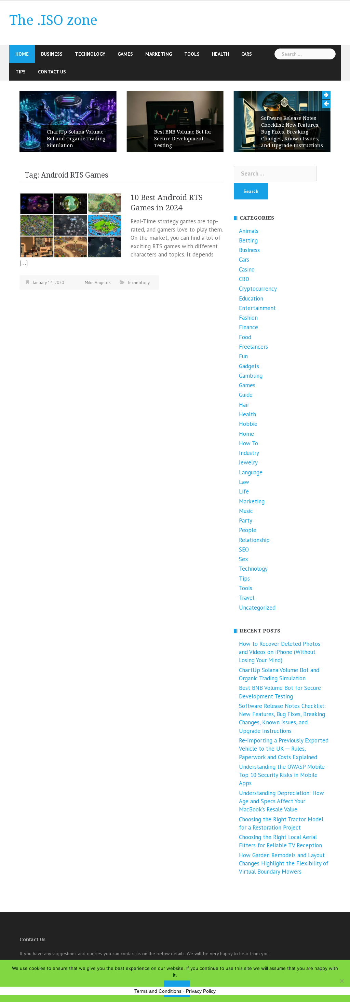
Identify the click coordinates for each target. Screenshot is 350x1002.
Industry (249, 453)
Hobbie (248, 424)
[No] (341, 980)
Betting (248, 240)
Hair (244, 404)
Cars (246, 54)
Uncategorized (257, 607)
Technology (90, 54)
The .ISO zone (53, 20)
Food (245, 337)
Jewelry (248, 462)
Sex (243, 559)
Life (244, 491)
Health (220, 54)
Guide (246, 395)
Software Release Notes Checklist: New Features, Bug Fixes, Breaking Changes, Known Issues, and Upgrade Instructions (292, 131)
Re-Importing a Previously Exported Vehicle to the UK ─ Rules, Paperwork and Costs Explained (283, 749)
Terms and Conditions (157, 991)
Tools (192, 54)
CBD (244, 279)
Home (22, 54)
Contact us (52, 72)
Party (245, 520)
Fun (243, 356)
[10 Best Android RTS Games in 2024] (70, 224)
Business (52, 54)
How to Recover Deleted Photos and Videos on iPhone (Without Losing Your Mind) (279, 652)
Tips (20, 72)
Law (244, 482)
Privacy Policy (201, 991)
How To (248, 443)
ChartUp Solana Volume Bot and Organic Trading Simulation (76, 138)
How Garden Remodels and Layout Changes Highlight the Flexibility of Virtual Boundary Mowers (283, 863)
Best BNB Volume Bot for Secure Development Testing (183, 138)
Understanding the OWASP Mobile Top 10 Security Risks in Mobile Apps (282, 775)
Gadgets (249, 366)
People (247, 530)
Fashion (248, 317)
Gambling (250, 375)
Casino (247, 269)
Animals (248, 231)
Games (125, 54)
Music (246, 511)
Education (251, 298)
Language (250, 472)
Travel (246, 597)
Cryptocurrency (258, 288)
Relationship (254, 540)
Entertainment (257, 308)
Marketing (158, 54)
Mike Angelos (98, 283)
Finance (248, 327)
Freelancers (253, 346)
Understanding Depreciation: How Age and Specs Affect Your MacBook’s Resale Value (281, 801)
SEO (244, 549)
